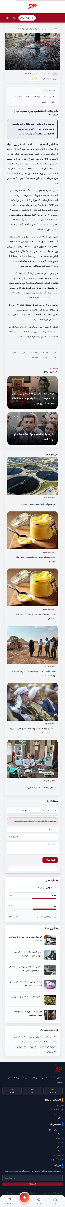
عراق (58, 1146)
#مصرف (35, 357)
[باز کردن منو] (60, 18)
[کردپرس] (32, 6)
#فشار (45, 357)
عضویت (32, 1184)
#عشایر (53, 1042)
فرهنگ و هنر (55, 1159)
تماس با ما (55, 1113)
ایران (58, 1151)
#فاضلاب (45, 353)
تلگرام (52, 102)
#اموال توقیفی (26, 1042)
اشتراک (26, 97)
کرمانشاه (49, 29)
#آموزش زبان (21, 1047)
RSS (58, 1118)
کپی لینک (17, 97)
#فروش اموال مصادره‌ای (48, 1047)
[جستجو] (14, 18)
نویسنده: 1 (45, 74)
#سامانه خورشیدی (41, 1042)
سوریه (57, 1138)
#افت (54, 357)
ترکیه (58, 1133)
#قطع (14, 353)
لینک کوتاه (36, 97)
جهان (58, 1142)
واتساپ (44, 102)
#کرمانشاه (33, 353)
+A (40, 90)
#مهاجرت (33, 1047)
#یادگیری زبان (51, 1052)
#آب (54, 353)
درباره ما (57, 1109)
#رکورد (23, 353)
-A (45, 90)
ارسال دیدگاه (50, 860)
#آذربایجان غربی (19, 1037)
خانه (56, 29)
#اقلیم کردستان (51, 1037)
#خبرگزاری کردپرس (35, 1037)
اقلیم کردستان (54, 1129)
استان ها (56, 1155)
